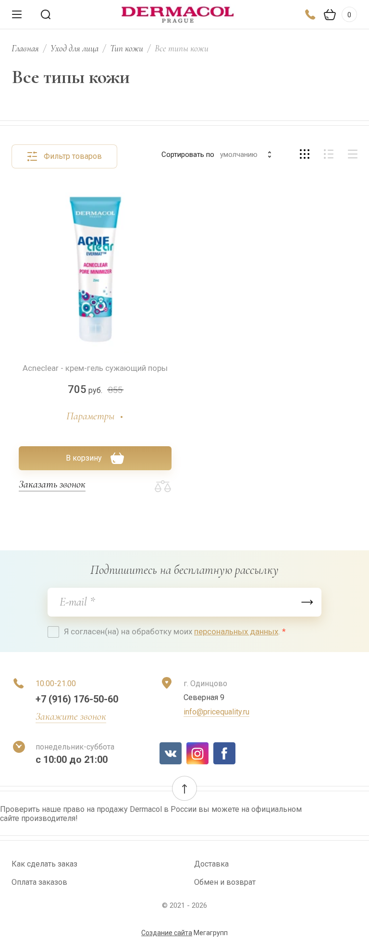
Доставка (211, 863)
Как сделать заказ (44, 863)
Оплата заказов (39, 882)
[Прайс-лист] (352, 154)
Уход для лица (74, 48)
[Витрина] (304, 154)
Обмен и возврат (225, 882)
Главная (25, 48)
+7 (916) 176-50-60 (77, 699)
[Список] (328, 154)
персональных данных (236, 631)
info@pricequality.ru (216, 711)
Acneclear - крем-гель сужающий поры (95, 368)
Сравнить (163, 486)
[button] (184, 788)
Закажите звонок (71, 716)
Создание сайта (166, 933)
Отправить (307, 602)
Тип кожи (126, 48)
